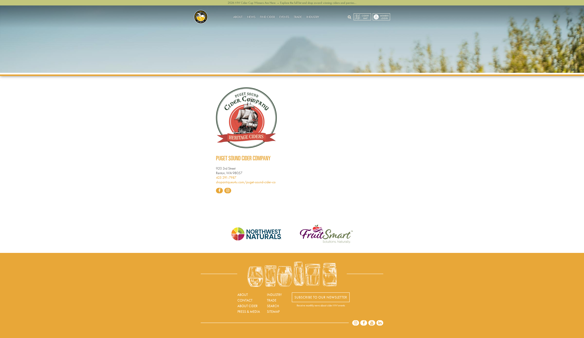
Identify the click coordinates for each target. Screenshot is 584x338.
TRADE (298, 17)
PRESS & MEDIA (248, 311)
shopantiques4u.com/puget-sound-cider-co (246, 182)
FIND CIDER (267, 17)
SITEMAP (273, 311)
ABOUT (238, 17)
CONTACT (244, 300)
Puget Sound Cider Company (243, 159)
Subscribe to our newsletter (320, 297)
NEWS (251, 17)
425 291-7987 (226, 177)
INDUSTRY (312, 17)
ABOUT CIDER (247, 306)
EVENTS (284, 17)
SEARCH (273, 306)
